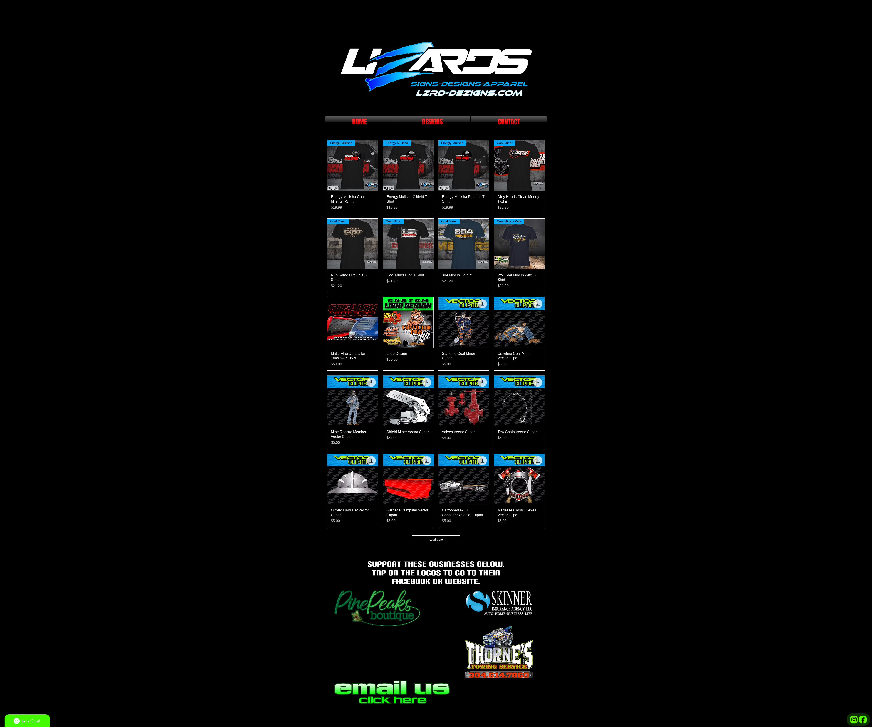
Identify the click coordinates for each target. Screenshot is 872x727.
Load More (436, 539)
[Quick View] (352, 322)
